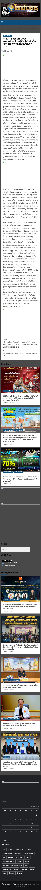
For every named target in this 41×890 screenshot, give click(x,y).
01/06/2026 (12, 483)
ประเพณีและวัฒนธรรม (8, 861)
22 (36, 827)
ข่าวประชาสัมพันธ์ (8, 391)
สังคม (26, 865)
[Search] (38, 22)
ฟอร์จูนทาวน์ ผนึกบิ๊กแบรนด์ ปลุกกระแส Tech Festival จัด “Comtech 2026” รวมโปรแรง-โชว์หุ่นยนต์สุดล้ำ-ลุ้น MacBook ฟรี (20, 479)
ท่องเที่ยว (10, 857)
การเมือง (6, 599)
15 (36, 823)
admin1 (6, 47)
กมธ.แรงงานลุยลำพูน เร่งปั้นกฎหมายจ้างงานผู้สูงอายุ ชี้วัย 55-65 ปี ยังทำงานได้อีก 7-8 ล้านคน (20, 686)
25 (15, 831)
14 (32, 823)
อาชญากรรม (24, 869)
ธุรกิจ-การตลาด (7, 35)
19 (20, 827)
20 (26, 827)
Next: (20, 353)
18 (15, 827)
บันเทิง (27, 857)
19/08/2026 (12, 728)
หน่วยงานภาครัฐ (7, 869)
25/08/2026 (12, 611)
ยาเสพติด (19, 861)
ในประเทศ (6, 640)
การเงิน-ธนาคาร (20, 849)
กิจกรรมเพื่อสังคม (7, 853)
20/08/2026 (12, 690)
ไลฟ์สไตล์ (19, 873)
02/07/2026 (12, 403)
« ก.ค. (4, 840)
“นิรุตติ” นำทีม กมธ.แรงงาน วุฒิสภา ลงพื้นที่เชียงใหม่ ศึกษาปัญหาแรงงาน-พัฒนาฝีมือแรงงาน (19, 725)
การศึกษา (10, 849)
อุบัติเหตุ (32, 869)
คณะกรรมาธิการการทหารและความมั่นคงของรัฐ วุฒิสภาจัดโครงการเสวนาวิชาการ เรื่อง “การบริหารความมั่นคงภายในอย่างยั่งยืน (20, 607)
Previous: (20, 343)
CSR (4, 849)
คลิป (4, 857)
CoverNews (35, 884)
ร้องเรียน (27, 861)
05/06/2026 (12, 444)
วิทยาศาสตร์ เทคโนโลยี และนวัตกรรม (12, 865)
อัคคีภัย (16, 869)
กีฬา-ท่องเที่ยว (17, 853)
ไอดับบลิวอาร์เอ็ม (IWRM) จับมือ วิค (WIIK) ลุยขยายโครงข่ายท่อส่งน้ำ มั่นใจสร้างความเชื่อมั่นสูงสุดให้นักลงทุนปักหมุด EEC (20, 764)
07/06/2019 (13, 47)
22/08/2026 (11, 651)
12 (20, 823)
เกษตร (4, 873)
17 (10, 827)
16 (5, 827)
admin (5, 651)
